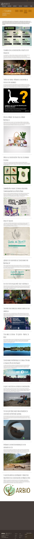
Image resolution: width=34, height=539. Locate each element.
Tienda (20, 533)
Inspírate (15, 6)
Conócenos (4, 6)
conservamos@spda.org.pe (4, 537)
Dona (31, 6)
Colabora (26, 6)
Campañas (9, 6)
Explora (20, 6)
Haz (15, 538)
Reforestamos (20, 535)
